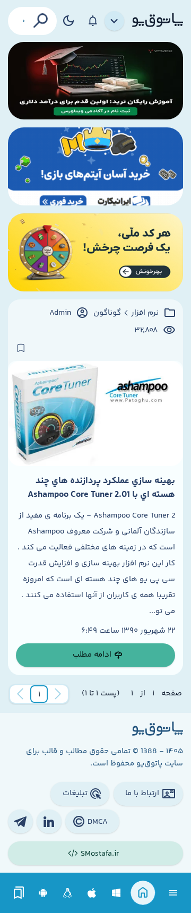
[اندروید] (43, 893)
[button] (39, 694)
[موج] (95, 81)
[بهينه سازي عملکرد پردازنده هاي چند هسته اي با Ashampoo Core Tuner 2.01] (95, 413)
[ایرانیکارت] (95, 166)
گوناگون (107, 313)
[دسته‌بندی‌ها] (115, 21)
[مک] (92, 893)
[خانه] (143, 893)
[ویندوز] (116, 893)
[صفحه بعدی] (20, 694)
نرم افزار (145, 313)
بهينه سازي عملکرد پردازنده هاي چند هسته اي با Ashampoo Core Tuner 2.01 (101, 488)
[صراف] (95, 252)
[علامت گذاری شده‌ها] (19, 893)
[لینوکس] (67, 893)
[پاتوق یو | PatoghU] (157, 20)
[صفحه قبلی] (58, 694)
